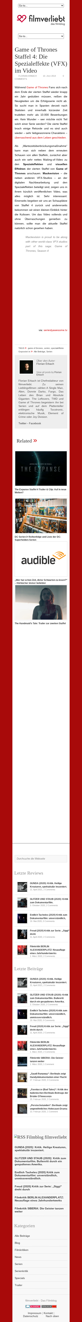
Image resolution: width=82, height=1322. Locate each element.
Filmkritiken (21, 1249)
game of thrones (35, 348)
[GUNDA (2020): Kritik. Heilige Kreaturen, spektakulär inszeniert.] (22, 891)
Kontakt (48, 1313)
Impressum (34, 1313)
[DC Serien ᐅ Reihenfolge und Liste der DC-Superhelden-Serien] (41, 533)
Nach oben (52, 1316)
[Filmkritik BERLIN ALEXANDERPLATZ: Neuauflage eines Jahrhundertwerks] (22, 954)
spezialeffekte (57, 348)
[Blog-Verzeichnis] (33, 1306)
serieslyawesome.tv (55, 330)
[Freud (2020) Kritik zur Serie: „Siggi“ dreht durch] (22, 938)
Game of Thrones (37, 87)
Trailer (18, 1285)
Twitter (22, 423)
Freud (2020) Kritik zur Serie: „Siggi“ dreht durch (38, 1188)
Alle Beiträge (39, 351)
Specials (20, 1278)
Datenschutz (30, 1316)
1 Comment (48, 1064)
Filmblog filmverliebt (47, 1137)
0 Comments (49, 921)
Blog (17, 1242)
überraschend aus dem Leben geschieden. (41, 137)
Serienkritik (21, 1271)
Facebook (35, 423)
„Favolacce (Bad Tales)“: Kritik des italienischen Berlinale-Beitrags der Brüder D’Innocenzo (49, 1093)
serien (47, 348)
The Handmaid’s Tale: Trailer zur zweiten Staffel (40, 623)
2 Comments (49, 889)
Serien (49, 351)
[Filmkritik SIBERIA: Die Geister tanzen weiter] (22, 1065)
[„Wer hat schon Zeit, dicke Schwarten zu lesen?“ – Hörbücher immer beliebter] (41, 577)
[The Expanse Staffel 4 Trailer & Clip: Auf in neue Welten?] (41, 486)
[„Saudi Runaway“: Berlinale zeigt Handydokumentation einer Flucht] (22, 1081)
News (18, 1256)
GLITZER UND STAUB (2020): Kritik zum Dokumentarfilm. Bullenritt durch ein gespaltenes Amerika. (49, 998)
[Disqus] (41, 681)
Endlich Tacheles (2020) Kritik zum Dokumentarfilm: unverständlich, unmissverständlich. (48, 1014)
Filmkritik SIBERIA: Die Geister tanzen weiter (39, 1210)
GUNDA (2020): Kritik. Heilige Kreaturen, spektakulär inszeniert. (40, 1149)
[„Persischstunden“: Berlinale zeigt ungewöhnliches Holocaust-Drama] (22, 1113)
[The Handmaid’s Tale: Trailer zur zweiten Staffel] (41, 620)
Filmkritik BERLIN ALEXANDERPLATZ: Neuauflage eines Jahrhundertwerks (47, 950)
